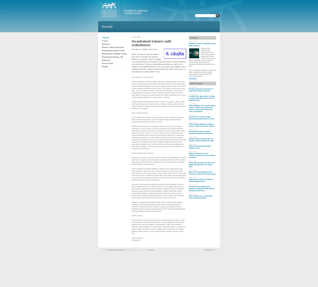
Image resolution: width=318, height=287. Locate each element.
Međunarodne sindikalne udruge (114, 54)
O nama (105, 41)
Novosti (106, 38)
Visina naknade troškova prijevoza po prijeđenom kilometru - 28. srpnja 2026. (202, 165)
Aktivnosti (106, 44)
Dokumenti (106, 60)
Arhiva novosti (196, 83)
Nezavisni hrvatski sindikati (116, 250)
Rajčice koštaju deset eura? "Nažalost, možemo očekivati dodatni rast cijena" (202, 155)
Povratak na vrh (210, 250)
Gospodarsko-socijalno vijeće (113, 50)
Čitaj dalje (192, 79)
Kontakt (105, 67)
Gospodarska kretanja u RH (112, 57)
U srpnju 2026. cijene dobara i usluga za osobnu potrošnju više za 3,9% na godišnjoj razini (202, 98)
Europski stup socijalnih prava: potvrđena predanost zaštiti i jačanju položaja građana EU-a (201, 188)
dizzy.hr (151, 250)
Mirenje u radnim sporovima (113, 47)
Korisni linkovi (107, 63)
